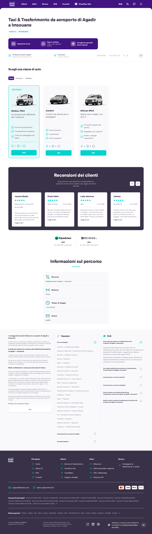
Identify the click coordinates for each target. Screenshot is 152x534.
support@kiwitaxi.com (20, 487)
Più (57, 503)
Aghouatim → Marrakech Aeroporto (67, 367)
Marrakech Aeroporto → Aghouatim (67, 423)
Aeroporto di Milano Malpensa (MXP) (128, 501)
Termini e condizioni (20, 522)
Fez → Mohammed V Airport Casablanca (69, 415)
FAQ (55, 4)
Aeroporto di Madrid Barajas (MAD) (125, 498)
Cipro (66, 513)
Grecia (40, 513)
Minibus (29, 78)
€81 (58, 153)
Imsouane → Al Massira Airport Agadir (68, 347)
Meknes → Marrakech (63, 359)
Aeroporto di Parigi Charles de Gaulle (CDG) (45, 501)
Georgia (114, 513)
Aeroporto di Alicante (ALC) (105, 498)
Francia (45, 513)
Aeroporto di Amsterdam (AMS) (88, 501)
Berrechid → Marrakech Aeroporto (67, 355)
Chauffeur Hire (85, 4)
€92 (24, 153)
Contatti (65, 4)
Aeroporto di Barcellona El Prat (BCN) (19, 501)
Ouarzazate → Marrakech (64, 419)
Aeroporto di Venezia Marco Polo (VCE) (19, 503)
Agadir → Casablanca (63, 363)
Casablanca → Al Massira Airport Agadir (68, 427)
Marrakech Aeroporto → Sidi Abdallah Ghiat (70, 403)
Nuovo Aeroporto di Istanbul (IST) (69, 498)
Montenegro (52, 513)
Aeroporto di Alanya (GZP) (33, 498)
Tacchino (24, 513)
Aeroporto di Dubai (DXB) (88, 498)
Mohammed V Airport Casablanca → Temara (70, 407)
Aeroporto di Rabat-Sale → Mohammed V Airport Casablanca (75, 351)
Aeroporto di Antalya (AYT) (50, 498)
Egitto (82, 513)
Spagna (30, 513)
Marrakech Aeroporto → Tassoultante (68, 387)
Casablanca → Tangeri (63, 395)
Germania (100, 513)
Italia (35, 513)
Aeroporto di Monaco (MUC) (107, 501)
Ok (143, 525)
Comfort (19, 78)
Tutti (11, 78)
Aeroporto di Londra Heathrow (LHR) (43, 503)
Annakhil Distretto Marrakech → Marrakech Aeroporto (73, 391)
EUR (120, 4)
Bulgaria (94, 513)
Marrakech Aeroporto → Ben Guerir (67, 371)
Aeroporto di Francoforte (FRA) (68, 501)
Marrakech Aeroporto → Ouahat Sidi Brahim (70, 411)
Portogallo (108, 513)
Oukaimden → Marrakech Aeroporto (68, 375)
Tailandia (60, 513)
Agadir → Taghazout (63, 399)
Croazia (88, 513)
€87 (93, 153)
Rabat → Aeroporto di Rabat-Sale (67, 383)
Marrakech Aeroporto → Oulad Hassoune (69, 379)
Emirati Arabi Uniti (74, 513)
